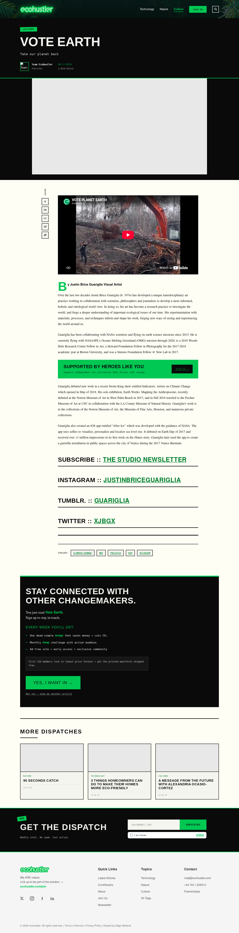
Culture (179, 9)
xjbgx (104, 520)
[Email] (45, 226)
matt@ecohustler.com (197, 878)
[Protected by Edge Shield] (199, 835)
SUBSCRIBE (193, 824)
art (101, 553)
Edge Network (123, 925)
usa (130, 553)
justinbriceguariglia (142, 479)
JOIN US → (182, 368)
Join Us (198, 9)
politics (115, 553)
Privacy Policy (93, 925)
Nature (164, 9)
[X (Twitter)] (21, 898)
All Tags (146, 898)
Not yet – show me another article (49, 693)
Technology (147, 9)
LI (45, 218)
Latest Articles (106, 878)
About (101, 891)
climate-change (82, 553)
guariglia (111, 500)
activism (145, 553)
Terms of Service (74, 925)
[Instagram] (32, 898)
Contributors (105, 885)
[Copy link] (45, 235)
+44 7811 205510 (195, 885)
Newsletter (104, 905)
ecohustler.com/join (33, 886)
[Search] (215, 9)
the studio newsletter (145, 459)
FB (45, 210)
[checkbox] (167, 835)
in (52, 898)
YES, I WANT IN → (53, 682)
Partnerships (192, 891)
